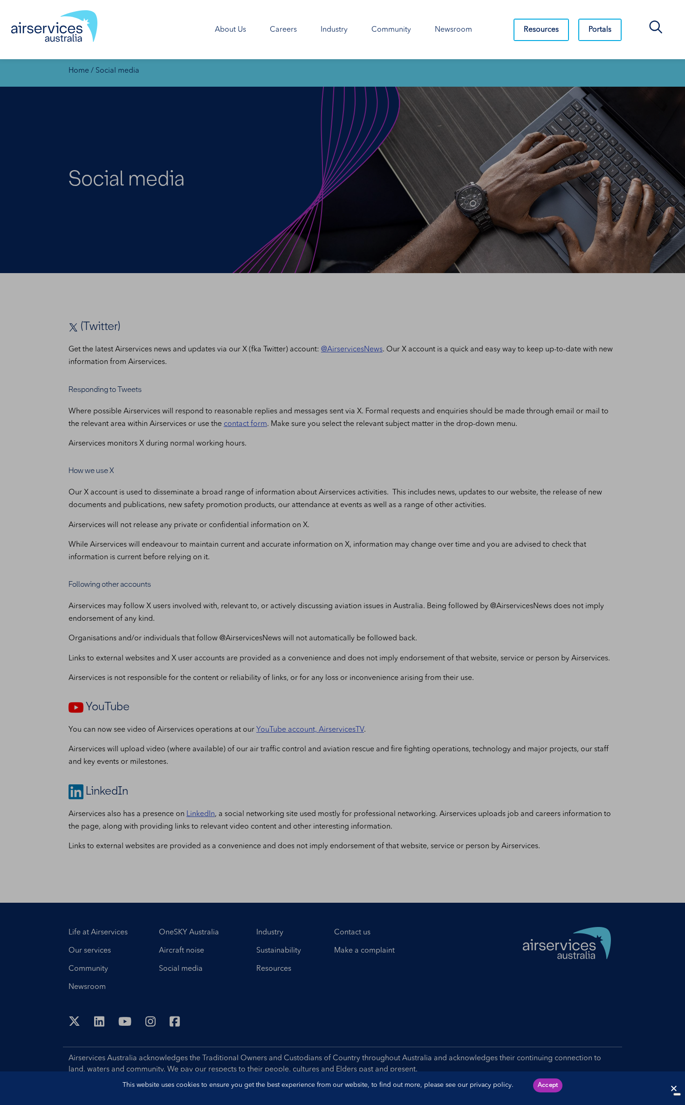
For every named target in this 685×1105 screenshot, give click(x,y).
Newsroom (453, 30)
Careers (283, 30)
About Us (230, 30)
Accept (548, 1085)
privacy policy (491, 1085)
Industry (334, 30)
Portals (600, 30)
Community (391, 30)
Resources (541, 30)
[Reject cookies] (673, 1088)
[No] (677, 1094)
